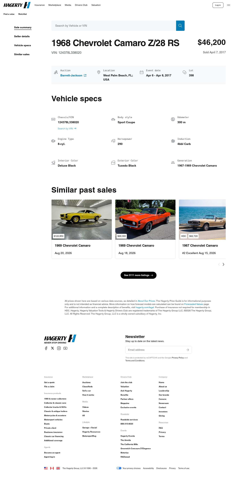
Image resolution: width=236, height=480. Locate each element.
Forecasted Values (193, 304)
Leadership (164, 391)
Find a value (9, 14)
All (83, 415)
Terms (162, 436)
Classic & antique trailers (55, 411)
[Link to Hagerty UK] (58, 468)
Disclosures (161, 468)
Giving (162, 416)
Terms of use (183, 468)
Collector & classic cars (55, 403)
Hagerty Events (128, 436)
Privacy (162, 432)
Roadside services (129, 420)
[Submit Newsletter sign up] (188, 350)
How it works (88, 395)
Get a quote (49, 382)
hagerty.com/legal (145, 307)
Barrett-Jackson (71, 75)
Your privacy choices (131, 468)
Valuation (125, 386)
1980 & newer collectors (55, 399)
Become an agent (52, 453)
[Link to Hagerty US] (46, 468)
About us (163, 386)
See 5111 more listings (136, 275)
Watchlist (22, 14)
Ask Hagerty (126, 391)
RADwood (125, 457)
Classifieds (87, 386)
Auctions (86, 382)
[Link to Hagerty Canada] (52, 468)
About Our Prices (146, 301)
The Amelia (126, 440)
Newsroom (164, 403)
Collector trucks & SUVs (55, 407)
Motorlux (125, 453)
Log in (218, 5)
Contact (162, 407)
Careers (162, 399)
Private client (50, 428)
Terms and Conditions (134, 360)
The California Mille (129, 444)
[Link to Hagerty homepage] (60, 339)
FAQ (161, 428)
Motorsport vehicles (53, 420)
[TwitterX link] (52, 348)
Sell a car (86, 391)
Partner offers (127, 399)
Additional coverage (53, 440)
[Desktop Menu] (228, 5)
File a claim (49, 386)
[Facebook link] (46, 348)
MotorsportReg (89, 436)
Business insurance (53, 432)
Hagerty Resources (91, 432)
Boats (47, 424)
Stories (85, 411)
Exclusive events (128, 407)
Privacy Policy (178, 358)
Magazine (125, 403)
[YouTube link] (65, 348)
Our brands (164, 395)
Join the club (126, 382)
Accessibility (148, 468)
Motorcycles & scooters (55, 415)
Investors (163, 412)
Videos (85, 407)
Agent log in (49, 457)
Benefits (124, 395)
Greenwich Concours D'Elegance (136, 448)
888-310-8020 (127, 424)
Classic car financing (53, 436)
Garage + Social (89, 428)
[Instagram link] (59, 348)
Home (161, 382)
